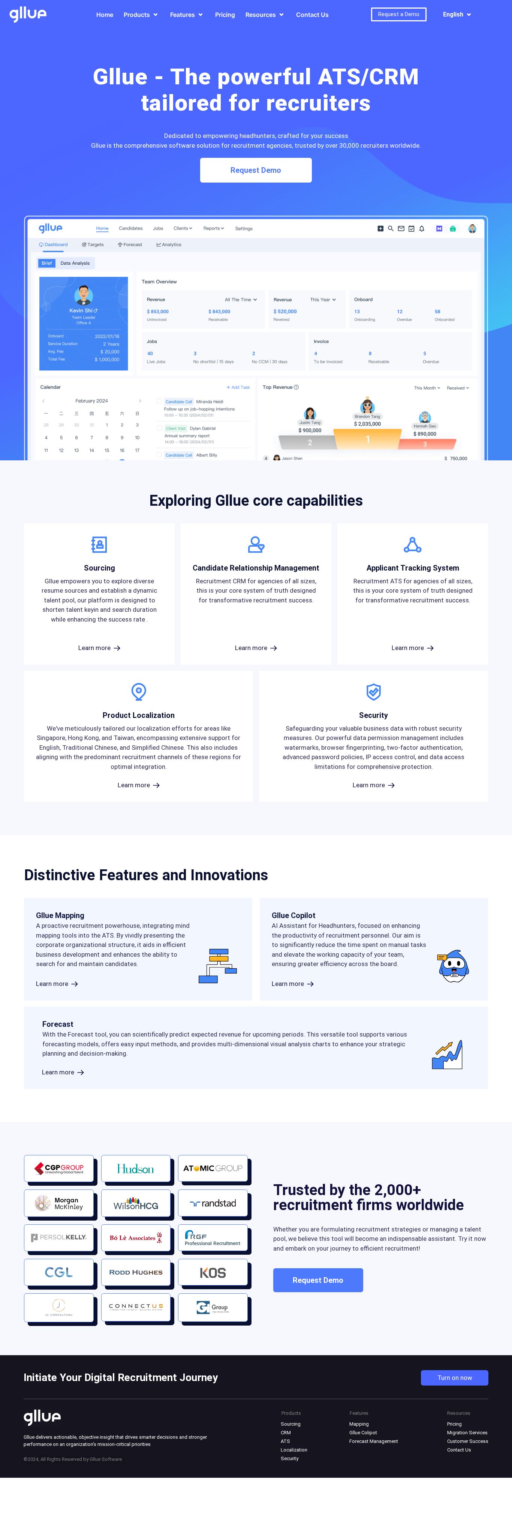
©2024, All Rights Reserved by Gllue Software (73, 1459)
